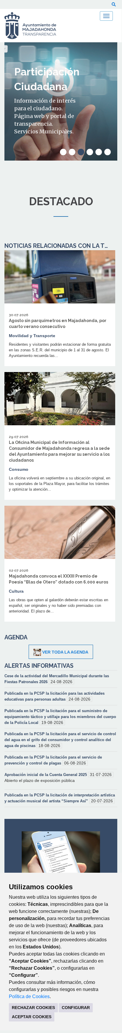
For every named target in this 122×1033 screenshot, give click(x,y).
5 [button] (98, 152)
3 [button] (81, 152)
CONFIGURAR (76, 1007)
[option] (60, 101)
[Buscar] (114, 4)
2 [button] (72, 152)
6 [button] (107, 152)
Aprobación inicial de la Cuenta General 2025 (46, 774)
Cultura (16, 591)
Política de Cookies (29, 996)
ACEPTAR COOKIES (31, 1016)
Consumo (18, 469)
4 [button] (90, 152)
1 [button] (63, 152)
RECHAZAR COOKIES (33, 1007)
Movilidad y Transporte (32, 335)
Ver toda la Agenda (65, 652)
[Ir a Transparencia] (34, 25)
